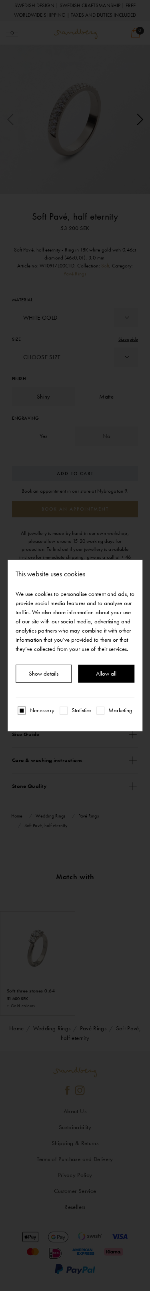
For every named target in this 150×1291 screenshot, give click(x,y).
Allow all (106, 674)
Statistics (81, 710)
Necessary (42, 710)
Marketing (120, 710)
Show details (43, 674)
